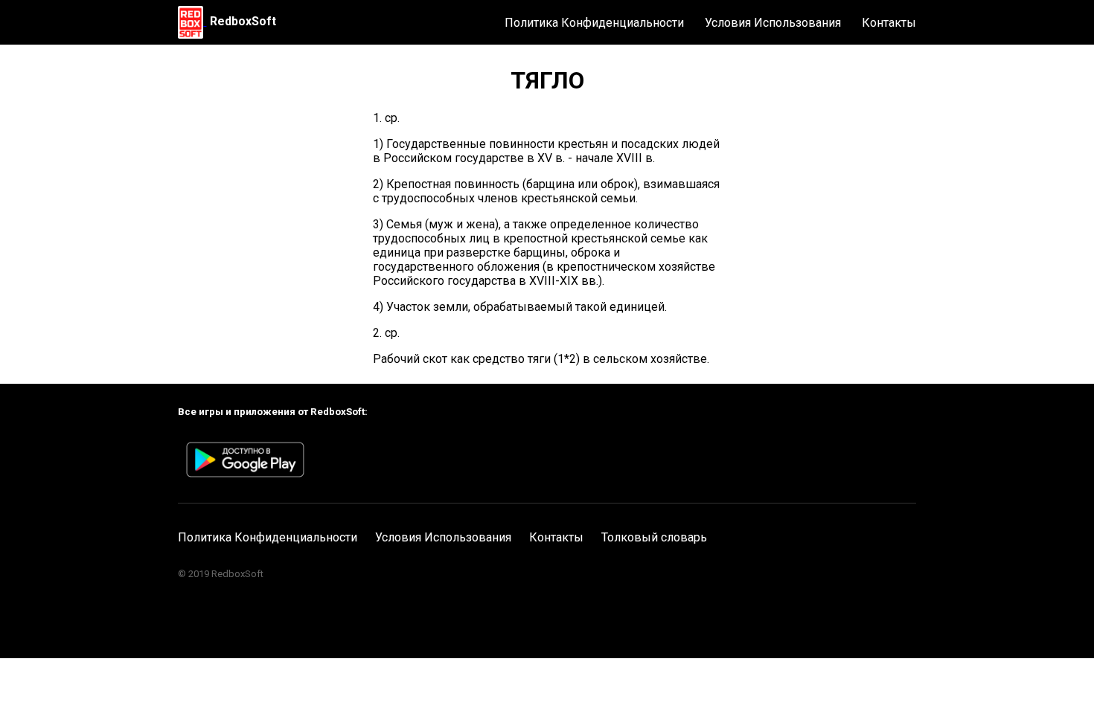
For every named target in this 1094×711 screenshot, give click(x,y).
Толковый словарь (654, 537)
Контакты (889, 23)
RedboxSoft (243, 21)
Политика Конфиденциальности (594, 23)
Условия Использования (773, 23)
